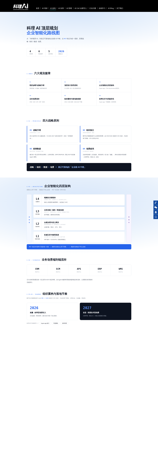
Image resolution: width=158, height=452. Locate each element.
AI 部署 (69, 8)
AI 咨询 (53, 8)
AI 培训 (44, 8)
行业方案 (92, 8)
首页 (37, 8)
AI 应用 (61, 8)
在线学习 (102, 8)
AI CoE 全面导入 (81, 8)
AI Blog (111, 8)
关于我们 (119, 8)
